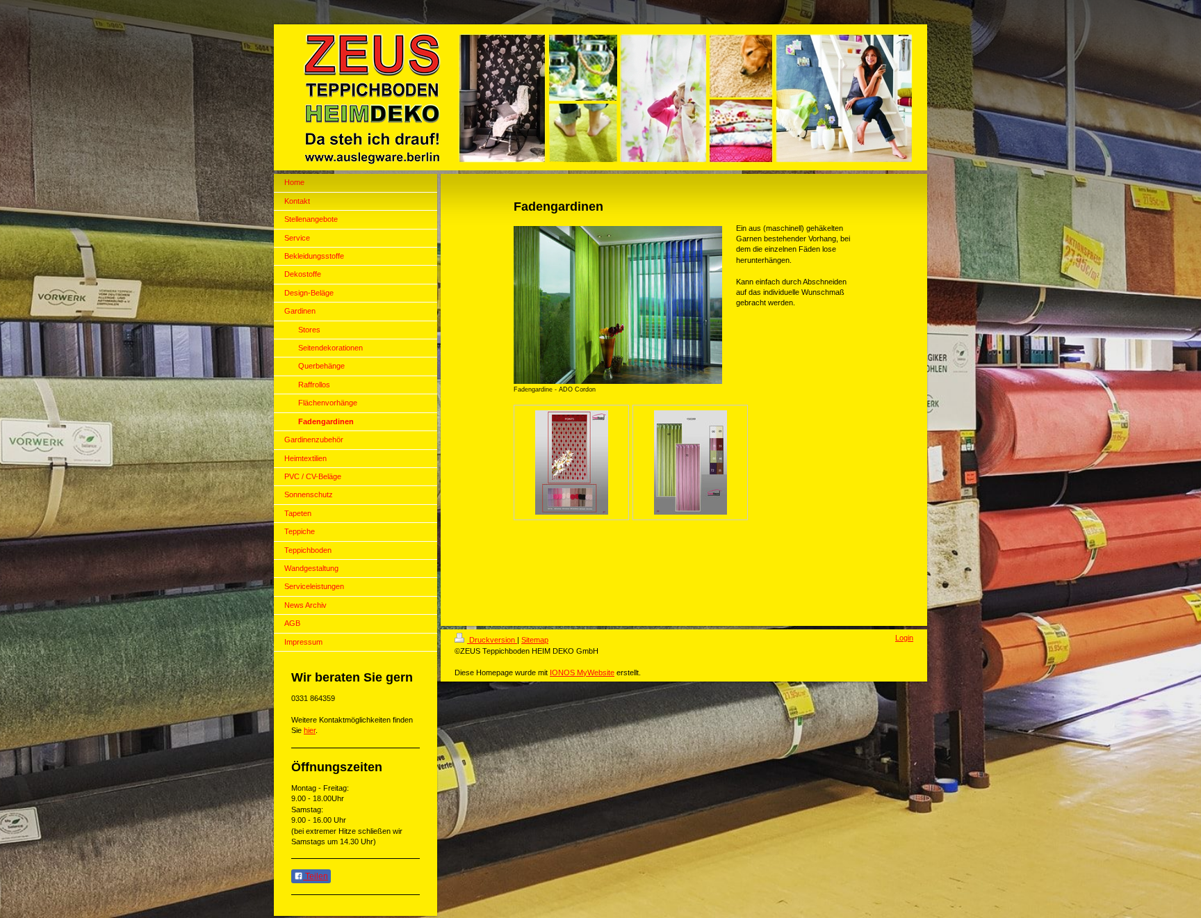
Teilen (315, 876)
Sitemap (534, 640)
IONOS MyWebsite (582, 672)
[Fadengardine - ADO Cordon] (618, 305)
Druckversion (492, 640)
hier (310, 730)
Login (904, 638)
